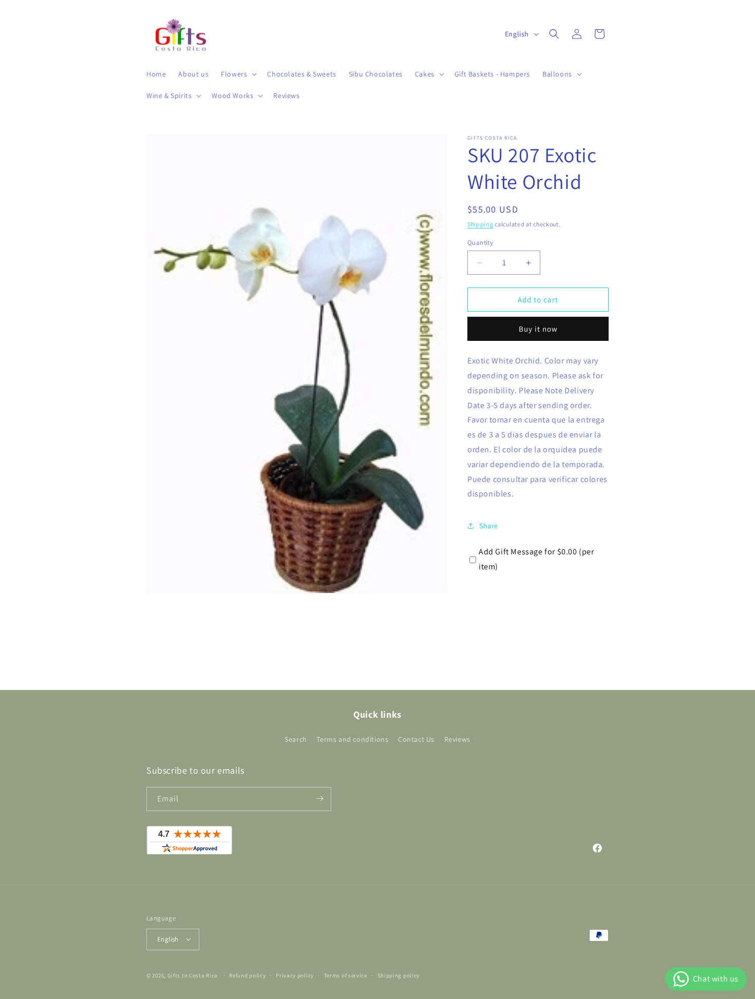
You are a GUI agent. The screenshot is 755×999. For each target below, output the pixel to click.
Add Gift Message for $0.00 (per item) (536, 559)
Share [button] (488, 525)
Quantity (480, 242)
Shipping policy (399, 974)
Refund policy (247, 974)
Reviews (457, 739)
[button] (238, 74)
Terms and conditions (352, 739)
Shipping (480, 224)
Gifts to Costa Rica (192, 974)
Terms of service (345, 974)
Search (296, 739)
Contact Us (416, 739)
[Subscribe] (319, 798)
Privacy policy (295, 974)
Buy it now (538, 329)
